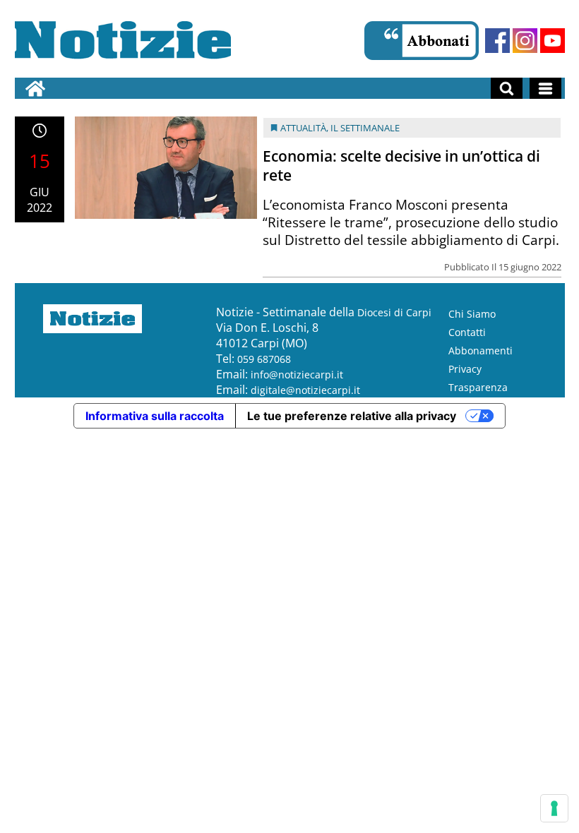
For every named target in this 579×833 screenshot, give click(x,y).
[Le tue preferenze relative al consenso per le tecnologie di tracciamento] (554, 808)
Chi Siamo (472, 313)
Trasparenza (478, 387)
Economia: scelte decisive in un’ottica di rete (401, 165)
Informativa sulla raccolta (154, 416)
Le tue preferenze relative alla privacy (351, 416)
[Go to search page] (507, 88)
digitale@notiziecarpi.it (305, 390)
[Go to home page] (35, 88)
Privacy (465, 369)
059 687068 (264, 359)
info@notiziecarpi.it (297, 374)
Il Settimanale (365, 127)
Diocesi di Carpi (394, 312)
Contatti (467, 332)
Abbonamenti (480, 350)
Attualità (303, 127)
